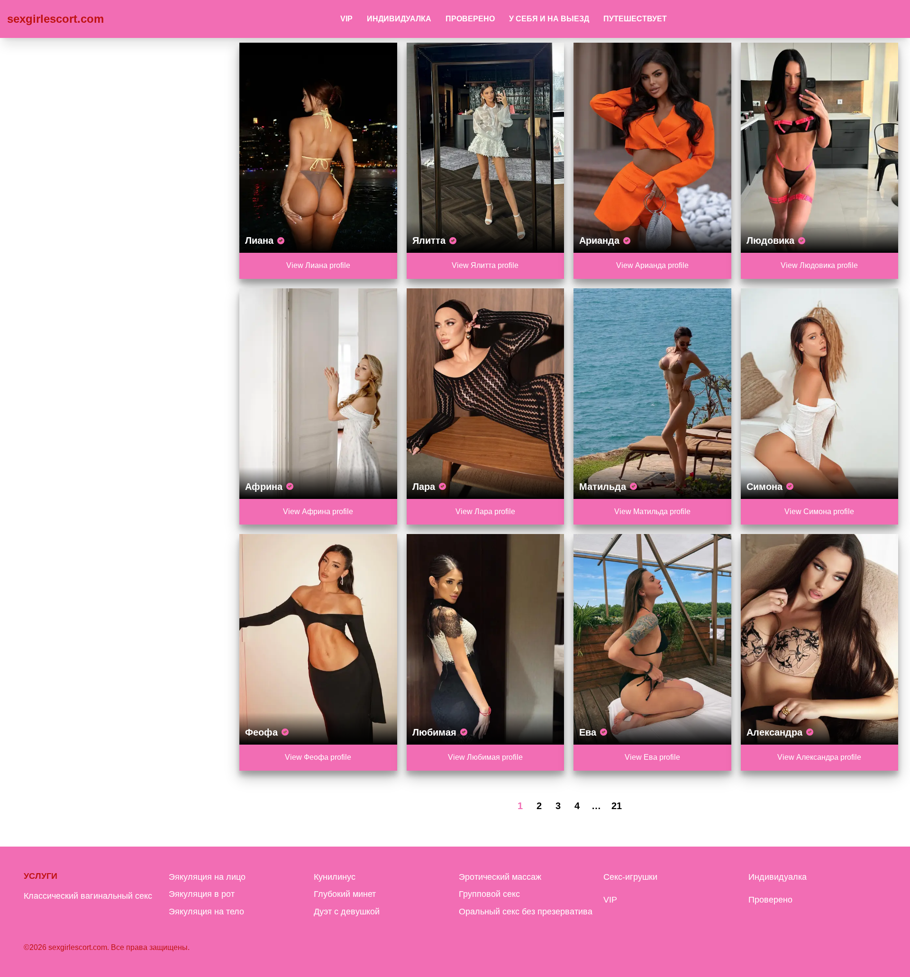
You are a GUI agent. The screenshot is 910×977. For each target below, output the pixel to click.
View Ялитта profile (485, 265)
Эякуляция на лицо (207, 877)
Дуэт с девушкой (347, 911)
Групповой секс (489, 894)
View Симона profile (819, 511)
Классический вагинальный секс (88, 896)
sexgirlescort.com (55, 18)
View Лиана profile (318, 265)
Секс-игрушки (630, 877)
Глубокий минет (345, 894)
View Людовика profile (819, 265)
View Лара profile (485, 511)
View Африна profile (318, 511)
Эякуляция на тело (206, 911)
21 (616, 806)
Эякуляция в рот (202, 894)
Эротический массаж (500, 877)
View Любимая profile (485, 757)
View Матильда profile (652, 511)
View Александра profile (819, 757)
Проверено (470, 19)
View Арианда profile (652, 265)
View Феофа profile (318, 757)
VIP (346, 19)
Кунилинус (334, 877)
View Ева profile (652, 757)
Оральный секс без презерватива (525, 911)
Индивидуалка (399, 19)
